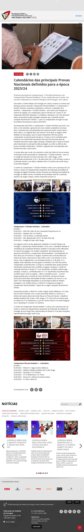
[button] (79, 527)
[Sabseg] (7, 489)
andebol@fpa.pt (38, 511)
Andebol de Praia (58, 411)
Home (69, 502)
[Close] (1, 15)
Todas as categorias (9, 411)
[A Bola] (17, 489)
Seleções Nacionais (48, 413)
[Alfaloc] (28, 489)
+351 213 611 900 (39, 513)
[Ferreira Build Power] (38, 489)
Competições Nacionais (10, 413)
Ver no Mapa (10, 522)
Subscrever (36, 527)
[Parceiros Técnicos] (70, 489)
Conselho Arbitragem (18, 416)
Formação (5, 416)
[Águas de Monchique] (59, 489)
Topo (77, 502)
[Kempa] (49, 489)
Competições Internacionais (29, 413)
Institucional (70, 411)
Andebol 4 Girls (23, 411)
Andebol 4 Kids (36, 411)
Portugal (46, 411)
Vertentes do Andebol (64, 413)
